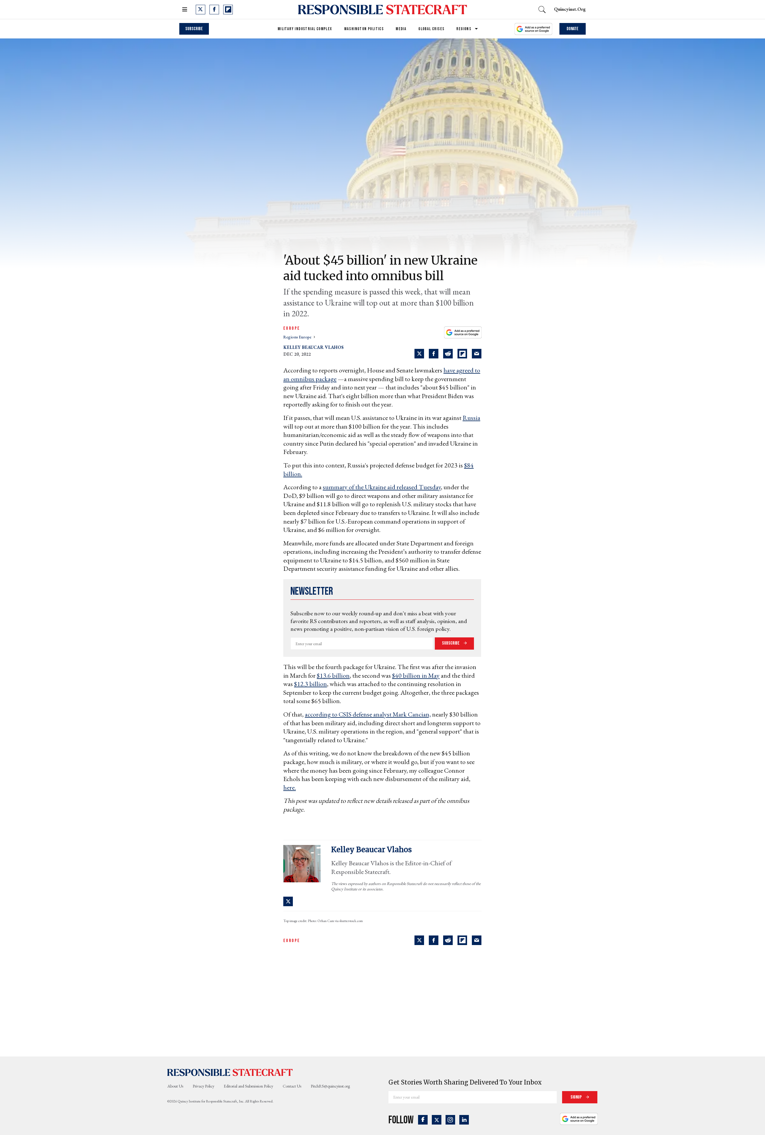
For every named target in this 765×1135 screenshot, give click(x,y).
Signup (576, 1097)
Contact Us (292, 1086)
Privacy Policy (203, 1086)
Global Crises (431, 28)
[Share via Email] (476, 353)
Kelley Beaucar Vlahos (313, 347)
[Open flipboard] (228, 9)
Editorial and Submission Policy (248, 1086)
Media (401, 28)
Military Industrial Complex (305, 28)
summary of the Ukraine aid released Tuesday (382, 487)
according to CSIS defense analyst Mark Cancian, (368, 714)
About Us (175, 1086)
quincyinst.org (570, 9)
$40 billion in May (416, 675)
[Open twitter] (200, 9)
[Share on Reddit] (448, 353)
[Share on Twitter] (419, 353)
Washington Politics (364, 28)
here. (289, 787)
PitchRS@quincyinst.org (330, 1086)
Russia (471, 417)
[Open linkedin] (464, 1120)
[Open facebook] (214, 9)
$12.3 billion (310, 684)
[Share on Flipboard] (462, 353)
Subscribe (194, 29)
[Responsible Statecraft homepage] (230, 1072)
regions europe (297, 337)
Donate (573, 29)
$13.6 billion (333, 675)
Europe (291, 328)
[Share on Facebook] (433, 353)
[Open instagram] (450, 1120)
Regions (463, 28)
